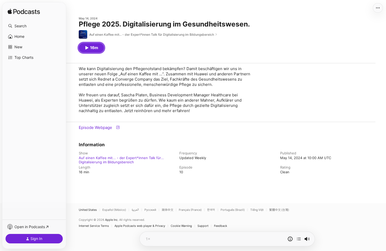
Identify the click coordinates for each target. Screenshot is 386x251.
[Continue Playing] (299, 239)
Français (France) (190, 209)
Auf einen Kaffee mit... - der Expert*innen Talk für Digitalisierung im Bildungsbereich (120, 158)
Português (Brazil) (233, 209)
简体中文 (167, 209)
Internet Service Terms (94, 225)
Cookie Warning (181, 225)
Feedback (220, 225)
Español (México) (114, 209)
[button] (34, 26)
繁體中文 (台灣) (279, 209)
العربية (135, 209)
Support (202, 225)
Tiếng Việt (257, 209)
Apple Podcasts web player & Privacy (139, 225)
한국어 (211, 209)
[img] (24, 11)
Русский (150, 209)
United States (88, 209)
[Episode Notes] (290, 239)
